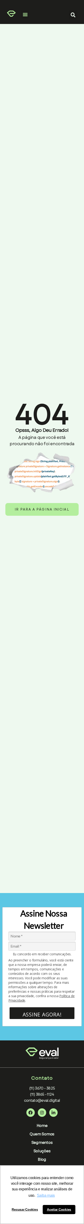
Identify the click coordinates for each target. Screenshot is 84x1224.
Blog (42, 1159)
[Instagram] (42, 1112)
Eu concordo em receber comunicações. (42, 954)
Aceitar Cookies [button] (59, 1209)
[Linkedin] (53, 1112)
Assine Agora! (42, 1014)
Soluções (42, 1151)
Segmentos (42, 1142)
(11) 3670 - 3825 (42, 1088)
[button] (25, 14)
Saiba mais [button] (46, 1195)
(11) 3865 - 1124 (42, 1094)
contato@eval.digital (42, 1100)
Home (42, 1125)
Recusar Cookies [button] (25, 1209)
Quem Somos (42, 1134)
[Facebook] (30, 1112)
